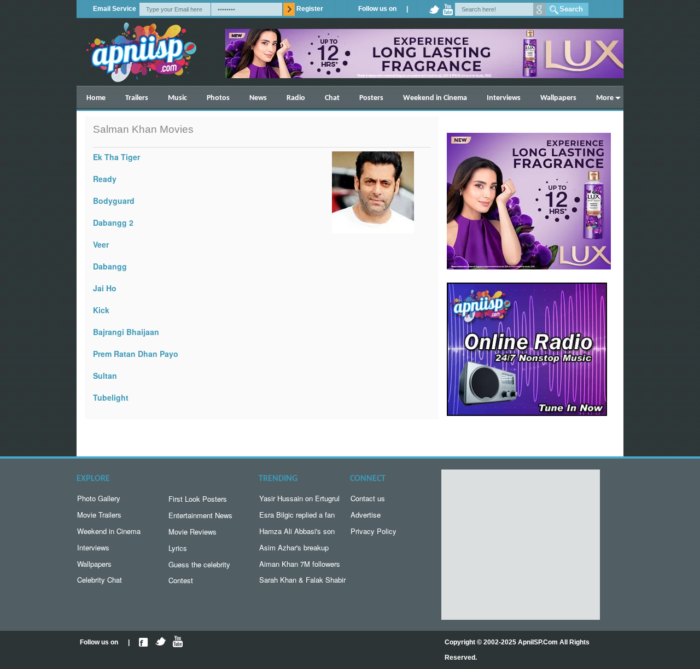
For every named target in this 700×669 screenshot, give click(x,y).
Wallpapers (558, 98)
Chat (332, 98)
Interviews (504, 98)
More (605, 98)
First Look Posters (197, 499)
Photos (218, 98)
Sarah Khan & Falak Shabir (302, 579)
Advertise (366, 514)
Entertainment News (200, 515)
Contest (180, 580)
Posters (371, 98)
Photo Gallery (98, 498)
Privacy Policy (373, 531)
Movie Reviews (192, 531)
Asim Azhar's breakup (294, 547)
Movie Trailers (99, 514)
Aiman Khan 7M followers (299, 564)
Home (96, 98)
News (258, 98)
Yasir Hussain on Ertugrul (299, 498)
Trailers (136, 98)
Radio (296, 98)
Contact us (368, 498)
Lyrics (177, 548)
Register (309, 9)
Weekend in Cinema (435, 98)
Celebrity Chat (99, 579)
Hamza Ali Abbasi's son (297, 531)
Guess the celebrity (199, 564)
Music (177, 98)
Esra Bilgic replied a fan (297, 514)
